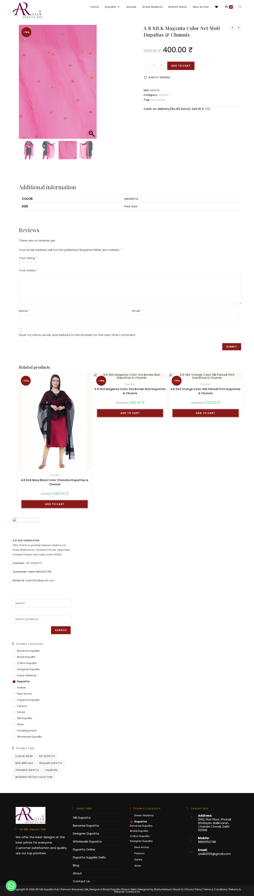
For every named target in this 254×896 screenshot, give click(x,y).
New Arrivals (24, 763)
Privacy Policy (193, 889)
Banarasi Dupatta (28, 651)
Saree (21, 712)
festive (21, 687)
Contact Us (81, 881)
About (77, 873)
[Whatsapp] (11, 885)
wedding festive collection (33, 777)
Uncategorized (27, 730)
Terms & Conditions (215, 889)
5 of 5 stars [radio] (36, 262)
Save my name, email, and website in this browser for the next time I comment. (77, 335)
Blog (76, 865)
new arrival (24, 694)
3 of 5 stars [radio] (28, 262)
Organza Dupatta (28, 700)
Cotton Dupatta (27, 663)
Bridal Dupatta (26, 657)
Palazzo (22, 706)
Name (24, 311)
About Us (178, 889)
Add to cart (180, 65)
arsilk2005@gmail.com (214, 854)
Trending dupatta (27, 770)
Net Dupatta (158, 100)
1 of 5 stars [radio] (20, 262)
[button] (92, 84)
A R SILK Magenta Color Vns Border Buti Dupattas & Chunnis (130, 391)
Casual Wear (24, 756)
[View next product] (238, 27)
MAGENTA (131, 199)
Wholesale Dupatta (29, 737)
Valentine (51, 770)
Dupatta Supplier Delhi (89, 857)
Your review (28, 270)
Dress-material (26, 675)
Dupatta (163, 95)
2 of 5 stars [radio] (24, 262)
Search (60, 630)
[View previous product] (232, 27)
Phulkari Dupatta (50, 763)
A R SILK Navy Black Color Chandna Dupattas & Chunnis (54, 482)
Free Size (130, 206)
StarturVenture (162, 889)
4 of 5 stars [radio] (32, 262)
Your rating (28, 257)
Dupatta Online (84, 849)
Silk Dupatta (24, 718)
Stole (20, 724)
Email (137, 311)
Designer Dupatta (28, 669)
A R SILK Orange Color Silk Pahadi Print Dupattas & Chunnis (205, 391)
